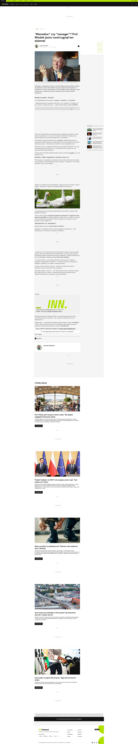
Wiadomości (12, 4)
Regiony (17, 4)
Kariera (68, 732)
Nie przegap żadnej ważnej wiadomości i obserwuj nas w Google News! (58, 331)
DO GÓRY (96, 729)
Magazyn (35, 4)
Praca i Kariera (25, 4)
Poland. (3, 0)
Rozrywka (31, 0)
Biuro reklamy (70, 729)
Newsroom (80, 732)
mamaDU (20, 0)
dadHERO (25, 0)
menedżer (71, 153)
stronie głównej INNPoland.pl (67, 329)
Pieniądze (31, 4)
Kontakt (68, 736)
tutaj (72, 109)
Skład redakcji (70, 734)
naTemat (8, 0)
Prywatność (80, 736)
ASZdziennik (14, 0)
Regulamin (80, 734)
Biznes (21, 4)
